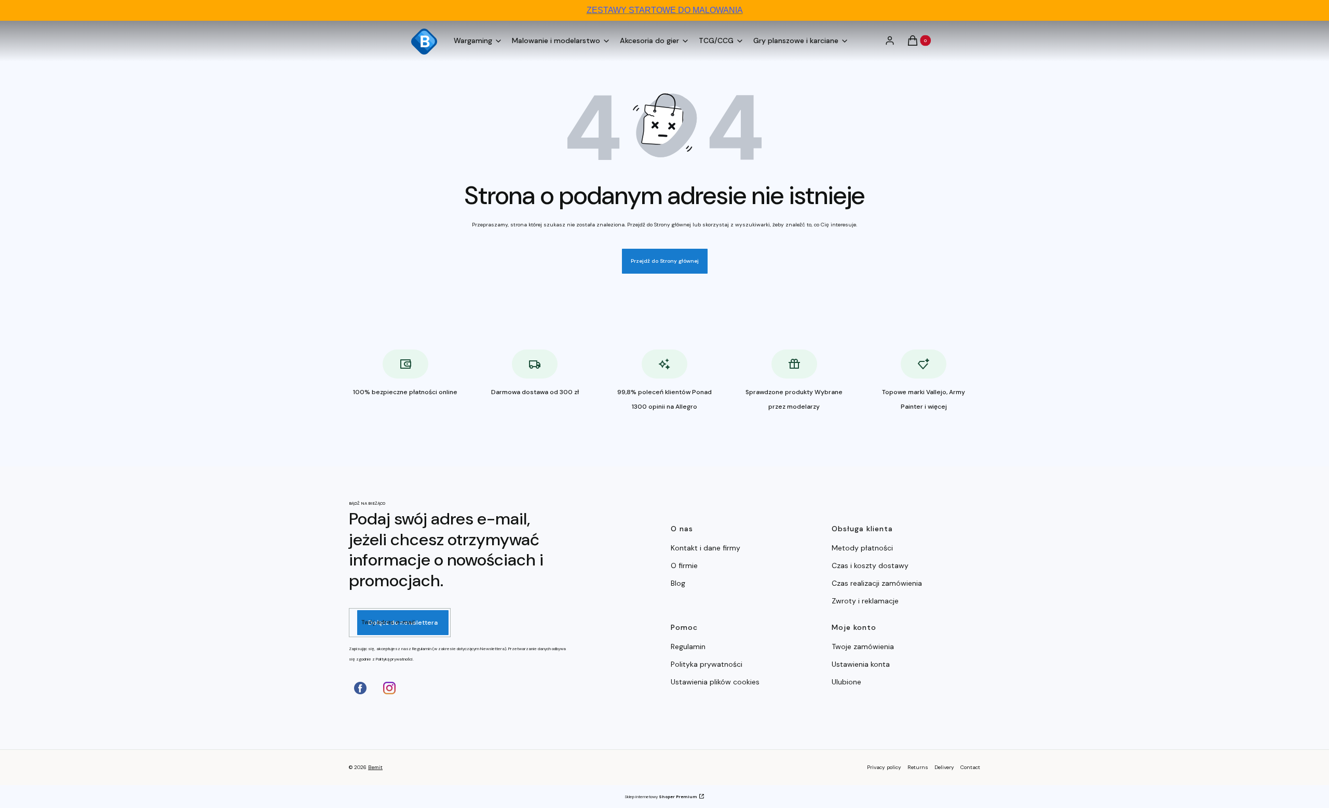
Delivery (944, 767)
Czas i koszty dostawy (870, 565)
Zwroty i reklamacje (865, 600)
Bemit (375, 767)
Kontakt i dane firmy (705, 548)
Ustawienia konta (861, 664)
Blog (678, 583)
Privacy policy (884, 767)
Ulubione (846, 681)
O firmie (684, 565)
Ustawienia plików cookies (716, 681)
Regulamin (688, 646)
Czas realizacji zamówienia (877, 583)
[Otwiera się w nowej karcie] (360, 688)
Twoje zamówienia (863, 646)
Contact (970, 767)
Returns (917, 767)
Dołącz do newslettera (403, 622)
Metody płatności (862, 548)
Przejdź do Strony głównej (665, 261)
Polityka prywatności (706, 664)
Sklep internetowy (661, 796)
